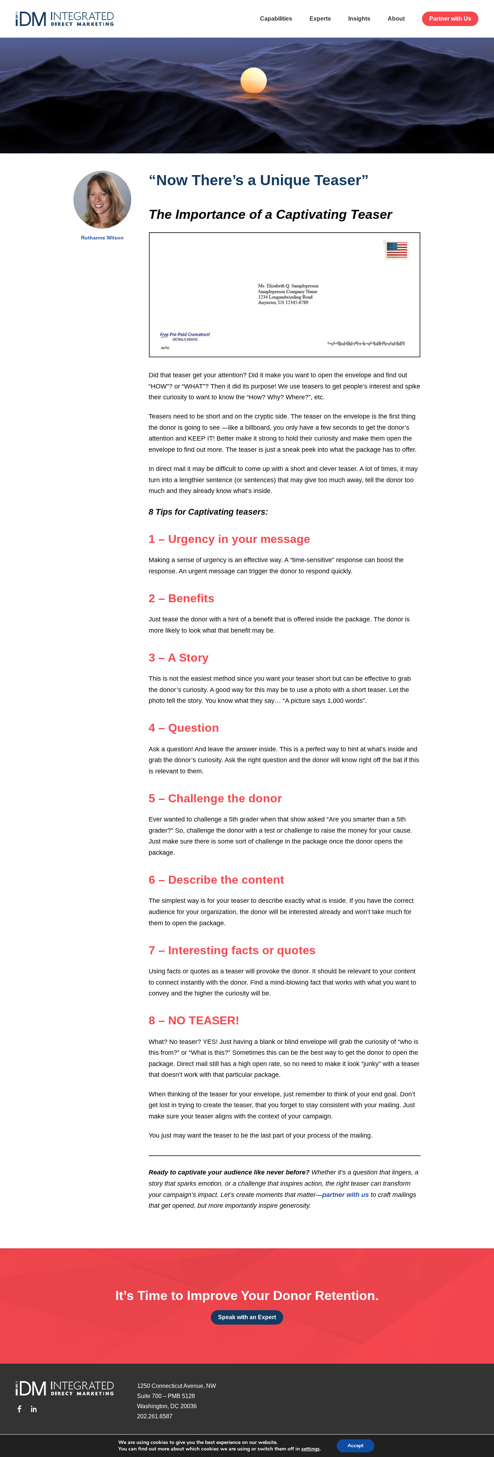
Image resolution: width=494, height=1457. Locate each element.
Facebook (19, 1409)
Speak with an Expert (247, 1317)
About (396, 19)
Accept (355, 1445)
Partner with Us (450, 19)
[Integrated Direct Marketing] (65, 19)
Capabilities (276, 19)
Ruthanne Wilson (102, 238)
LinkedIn (33, 1409)
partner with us (345, 1194)
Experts (320, 19)
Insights (359, 19)
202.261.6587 (155, 1416)
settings (310, 1449)
